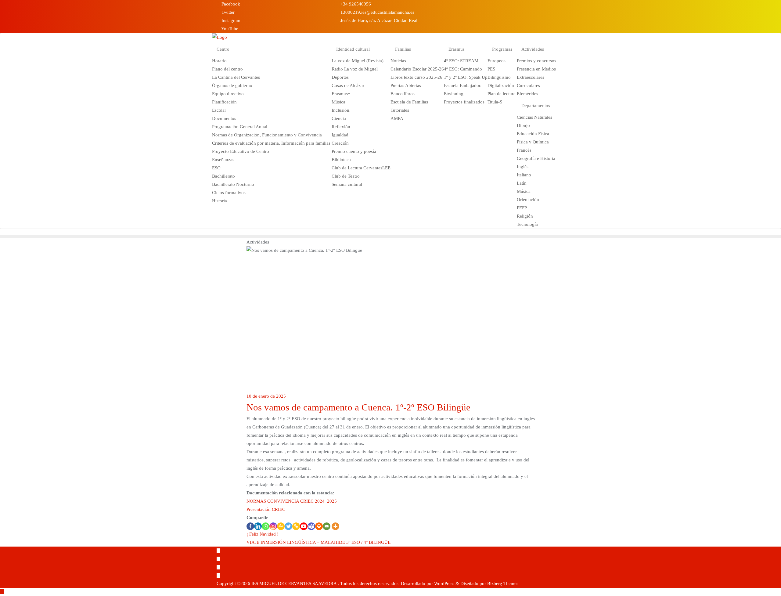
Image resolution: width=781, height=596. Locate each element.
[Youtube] (304, 526)
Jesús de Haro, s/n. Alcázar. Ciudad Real (378, 20)
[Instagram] (273, 526)
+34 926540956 (355, 4)
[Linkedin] (258, 526)
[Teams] (311, 526)
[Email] (326, 526)
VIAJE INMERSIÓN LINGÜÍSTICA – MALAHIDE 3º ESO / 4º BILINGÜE (318, 542)
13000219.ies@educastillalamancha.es (376, 12)
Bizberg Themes (502, 583)
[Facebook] (250, 526)
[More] (335, 526)
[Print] (319, 526)
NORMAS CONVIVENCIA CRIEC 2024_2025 (292, 501)
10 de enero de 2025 (266, 396)
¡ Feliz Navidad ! (263, 534)
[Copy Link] (296, 526)
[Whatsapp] (265, 526)
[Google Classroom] (281, 526)
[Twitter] (288, 526)
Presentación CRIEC (266, 509)
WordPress (444, 583)
